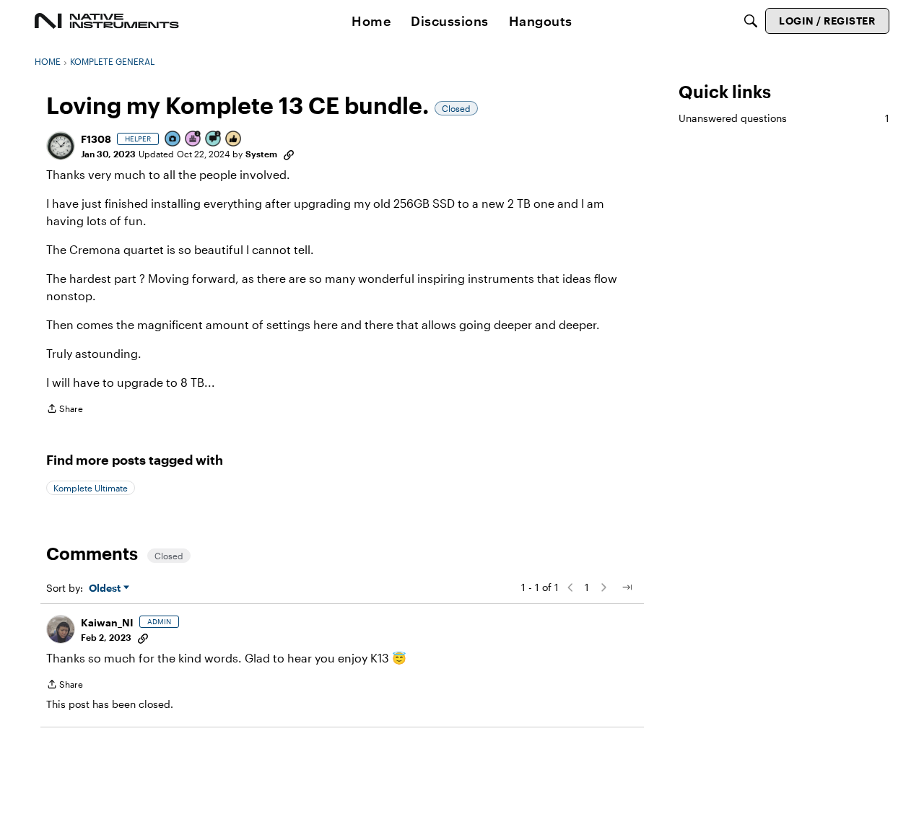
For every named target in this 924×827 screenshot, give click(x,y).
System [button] (261, 154)
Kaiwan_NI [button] (107, 622)
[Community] (107, 21)
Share (64, 410)
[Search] (751, 21)
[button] (60, 145)
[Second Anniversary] (193, 139)
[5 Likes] (234, 139)
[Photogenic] (173, 139)
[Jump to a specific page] (626, 587)
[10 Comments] (213, 139)
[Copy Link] (288, 153)
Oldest (106, 588)
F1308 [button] (96, 139)
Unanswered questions (784, 118)
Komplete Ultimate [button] (90, 488)
